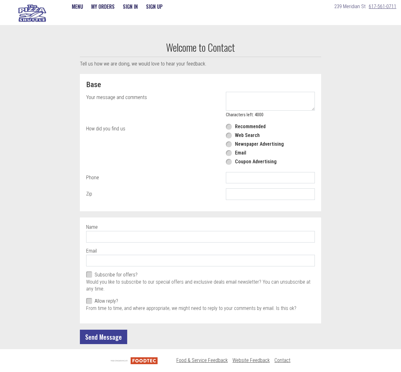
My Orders (103, 6)
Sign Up (154, 6)
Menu (77, 6)
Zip (89, 194)
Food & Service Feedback (202, 360)
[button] (32, 13)
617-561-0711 (382, 6)
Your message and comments (116, 97)
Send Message (103, 337)
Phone (92, 178)
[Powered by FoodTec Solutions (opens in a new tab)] (134, 360)
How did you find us (105, 129)
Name (92, 227)
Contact (282, 360)
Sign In (130, 6)
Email (91, 251)
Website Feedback (251, 360)
